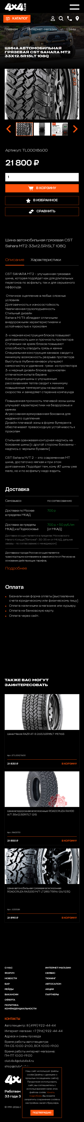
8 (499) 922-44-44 (41, 1025)
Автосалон (53, 984)
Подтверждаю (42, 1113)
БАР (7, 984)
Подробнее (16, 568)
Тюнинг (50, 978)
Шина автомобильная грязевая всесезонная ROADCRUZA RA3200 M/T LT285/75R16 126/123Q (38, 890)
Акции (49, 989)
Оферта (10, 1000)
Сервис (50, 973)
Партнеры (52, 994)
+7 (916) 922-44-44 (48, 1031)
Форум (9, 973)
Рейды (9, 989)
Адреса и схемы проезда (23, 1036)
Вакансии (11, 994)
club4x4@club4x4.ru (19, 1061)
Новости (11, 978)
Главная (12, 29)
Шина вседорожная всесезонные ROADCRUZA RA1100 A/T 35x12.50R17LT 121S (40, 813)
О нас (9, 968)
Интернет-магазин (42, 29)
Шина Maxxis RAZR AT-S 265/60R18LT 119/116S (35, 734)
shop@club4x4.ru (17, 1066)
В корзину (69, 764)
